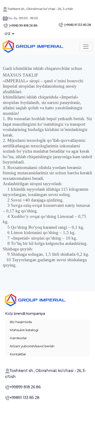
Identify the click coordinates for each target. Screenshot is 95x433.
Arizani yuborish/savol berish (32, 346)
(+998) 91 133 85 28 (77, 25)
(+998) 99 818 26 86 (23, 25)
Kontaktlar (18, 354)
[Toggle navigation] (85, 46)
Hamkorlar (18, 338)
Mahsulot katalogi (24, 330)
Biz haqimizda (21, 322)
